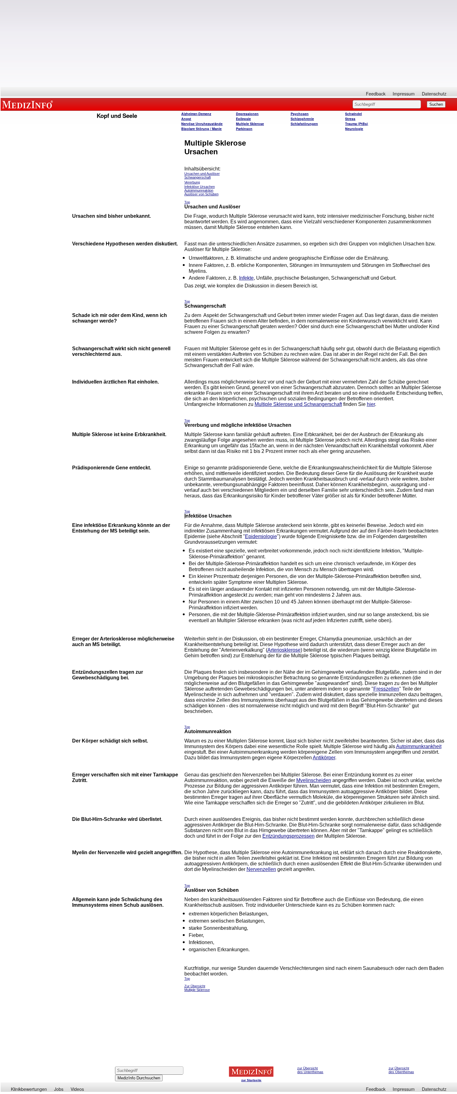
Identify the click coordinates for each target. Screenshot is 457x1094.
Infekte (246, 278)
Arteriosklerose (284, 650)
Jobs (58, 1089)
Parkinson (244, 128)
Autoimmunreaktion (198, 190)
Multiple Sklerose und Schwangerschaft (298, 404)
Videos (77, 1089)
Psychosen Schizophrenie (302, 116)
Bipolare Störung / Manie (201, 128)
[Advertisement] (228, 43)
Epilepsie (243, 118)
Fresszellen (386, 688)
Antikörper (324, 757)
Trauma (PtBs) (356, 123)
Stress (350, 118)
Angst (186, 118)
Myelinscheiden (313, 780)
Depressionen (247, 113)
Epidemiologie (261, 536)
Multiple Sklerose (250, 123)
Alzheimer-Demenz (196, 113)
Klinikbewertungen (29, 1089)
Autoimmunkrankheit (418, 746)
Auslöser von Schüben (201, 194)
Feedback (375, 94)
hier (371, 404)
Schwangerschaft (197, 177)
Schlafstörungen (304, 123)
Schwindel (353, 113)
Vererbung (192, 182)
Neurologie (354, 128)
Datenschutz (434, 94)
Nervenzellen (261, 869)
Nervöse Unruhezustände (202, 123)
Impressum (404, 94)
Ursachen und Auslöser (202, 173)
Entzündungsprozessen (288, 836)
